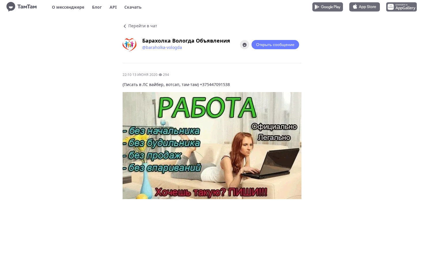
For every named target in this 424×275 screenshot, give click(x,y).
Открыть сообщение (275, 44)
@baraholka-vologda (162, 47)
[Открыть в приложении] (244, 44)
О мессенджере (68, 7)
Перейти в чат (142, 25)
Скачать (133, 7)
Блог (97, 7)
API (113, 7)
